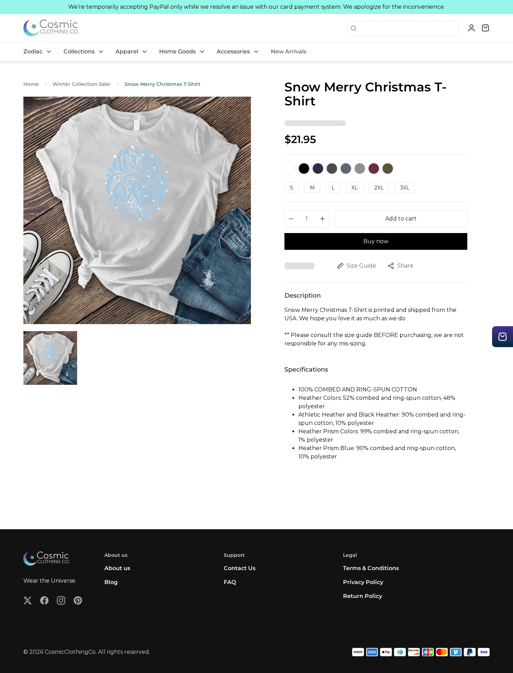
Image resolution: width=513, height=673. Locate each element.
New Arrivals (288, 51)
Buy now (375, 241)
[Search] (352, 28)
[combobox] (408, 28)
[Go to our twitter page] (27, 600)
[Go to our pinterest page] (78, 600)
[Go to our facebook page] (44, 600)
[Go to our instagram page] (61, 600)
